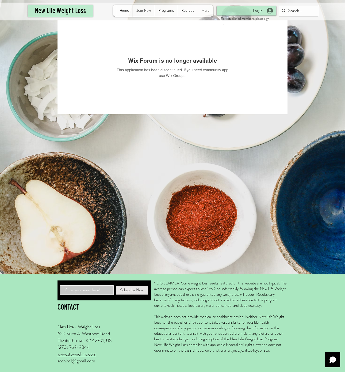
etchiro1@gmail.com (76, 360)
